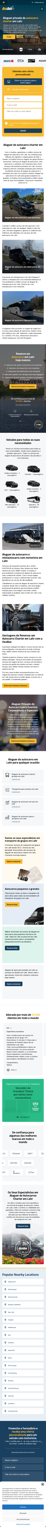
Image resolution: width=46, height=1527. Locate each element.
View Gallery (34, 545)
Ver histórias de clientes (23, 405)
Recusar (23, 1513)
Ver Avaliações (25, 1117)
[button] (43, 1484)
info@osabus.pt (39, 2)
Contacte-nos (16, 779)
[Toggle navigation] (42, 9)
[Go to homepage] (8, 8)
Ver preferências (23, 1519)
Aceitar (23, 1507)
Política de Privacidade (23, 1524)
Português (3, 2)
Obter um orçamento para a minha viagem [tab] (25, 82)
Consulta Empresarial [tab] (20, 89)
